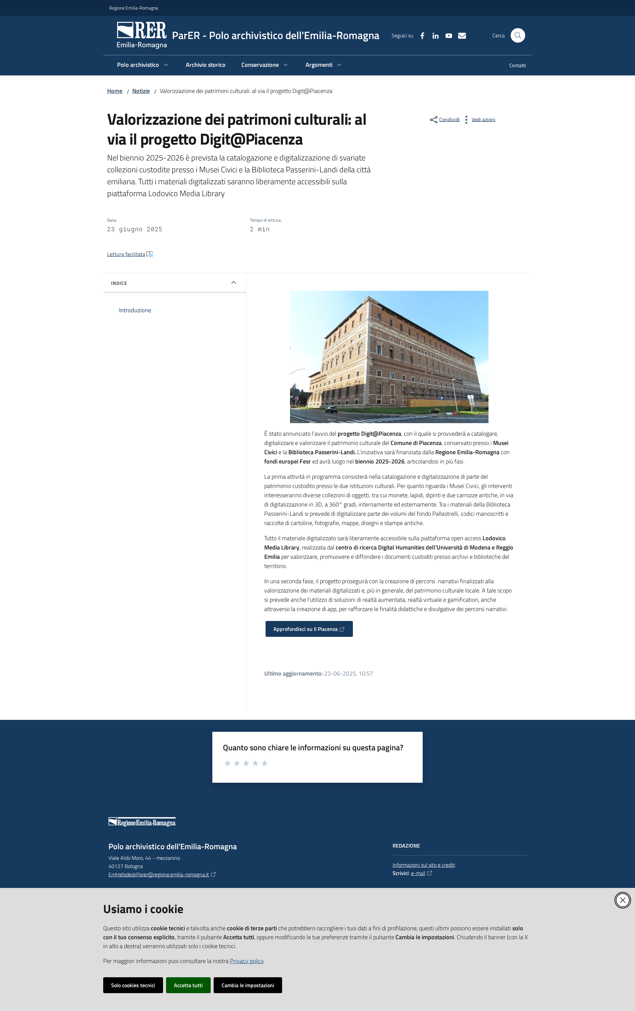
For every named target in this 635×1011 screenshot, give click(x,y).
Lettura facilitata (126, 254)
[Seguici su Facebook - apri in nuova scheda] (419, 35)
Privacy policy (247, 960)
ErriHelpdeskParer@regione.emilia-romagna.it (158, 874)
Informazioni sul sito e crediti (424, 865)
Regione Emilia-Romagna (133, 7)
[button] (518, 35)
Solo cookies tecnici (133, 985)
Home (114, 90)
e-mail (418, 873)
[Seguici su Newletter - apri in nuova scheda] (459, 35)
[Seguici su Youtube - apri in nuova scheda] (446, 35)
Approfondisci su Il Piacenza (306, 629)
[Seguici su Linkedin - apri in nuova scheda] (433, 35)
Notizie (141, 90)
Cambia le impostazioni (248, 985)
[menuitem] (513, 66)
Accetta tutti (188, 985)
